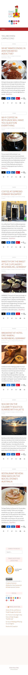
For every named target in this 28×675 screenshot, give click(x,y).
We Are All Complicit (11, 626)
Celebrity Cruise (19, 412)
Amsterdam (18, 56)
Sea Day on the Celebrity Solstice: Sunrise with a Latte (12, 407)
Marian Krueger (6, 56)
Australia (17, 484)
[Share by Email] (20, 103)
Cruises (3, 413)
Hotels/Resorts (5, 342)
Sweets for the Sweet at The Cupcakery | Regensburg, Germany (13, 264)
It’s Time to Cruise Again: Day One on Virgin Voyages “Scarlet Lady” (14, 617)
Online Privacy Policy (14, 667)
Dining (9, 57)
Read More (9, 94)
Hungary (3, 198)
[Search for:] (14, 552)
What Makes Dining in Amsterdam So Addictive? (13, 51)
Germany (3, 271)
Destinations (4, 57)
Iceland (3, 129)
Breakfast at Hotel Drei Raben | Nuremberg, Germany (13, 335)
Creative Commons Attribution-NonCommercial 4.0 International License (14, 585)
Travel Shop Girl (14, 607)
